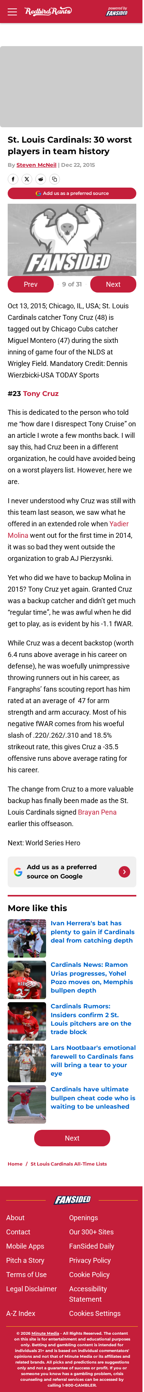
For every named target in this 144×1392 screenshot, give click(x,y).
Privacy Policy (90, 1260)
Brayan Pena (97, 812)
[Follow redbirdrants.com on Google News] (124, 872)
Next (113, 284)
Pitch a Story (25, 1260)
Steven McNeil (36, 164)
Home (15, 1164)
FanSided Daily (91, 1246)
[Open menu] (12, 11)
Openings (83, 1218)
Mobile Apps (25, 1246)
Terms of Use (26, 1275)
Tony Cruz (41, 393)
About (15, 1218)
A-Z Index (20, 1313)
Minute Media (45, 1333)
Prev (31, 284)
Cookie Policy (89, 1275)
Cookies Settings (95, 1313)
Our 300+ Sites (91, 1232)
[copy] (54, 179)
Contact (18, 1232)
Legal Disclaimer (31, 1289)
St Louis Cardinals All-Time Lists (69, 1164)
